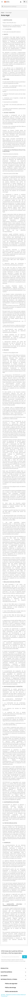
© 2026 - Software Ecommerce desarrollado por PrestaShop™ (13, 995)
